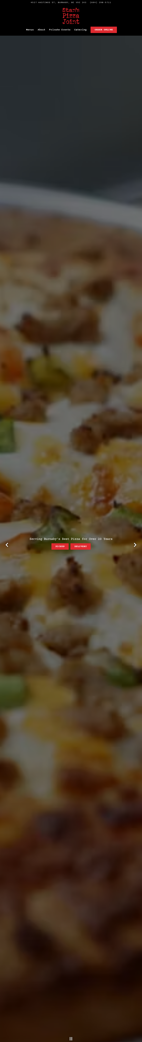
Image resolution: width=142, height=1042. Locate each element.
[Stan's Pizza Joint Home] (71, 15)
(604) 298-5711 (100, 2)
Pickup (60, 546)
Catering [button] (80, 29)
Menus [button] (30, 29)
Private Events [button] (60, 29)
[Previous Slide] (7, 545)
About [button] (41, 29)
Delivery (80, 546)
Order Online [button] (104, 30)
